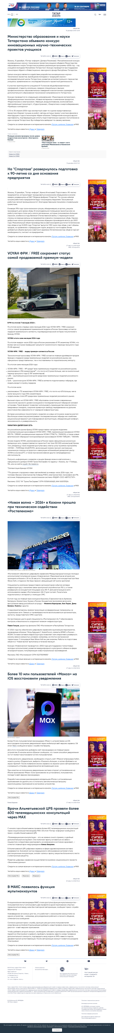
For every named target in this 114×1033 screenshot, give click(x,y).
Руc (9, 14)
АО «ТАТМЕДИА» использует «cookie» (91, 1006)
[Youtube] (89, 961)
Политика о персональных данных (90, 1000)
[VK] (25, 961)
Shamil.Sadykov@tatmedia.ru (89, 1018)
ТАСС (14, 746)
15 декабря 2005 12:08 (73, 30)
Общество (76, 28)
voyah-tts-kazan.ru (30, 464)
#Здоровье (26, 875)
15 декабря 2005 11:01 (73, 163)
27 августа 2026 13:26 (73, 802)
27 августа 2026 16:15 (73, 495)
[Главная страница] (56, 15)
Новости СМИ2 (14, 154)
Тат (17, 14)
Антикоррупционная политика (89, 1003)
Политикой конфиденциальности (77, 1026)
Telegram (40, 129)
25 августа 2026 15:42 (73, 881)
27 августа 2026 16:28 (73, 245)
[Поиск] (95, 14)
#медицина (36, 875)
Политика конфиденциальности (90, 1013)
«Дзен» (32, 129)
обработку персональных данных (36, 1026)
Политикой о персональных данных (57, 1026)
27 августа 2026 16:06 (73, 668)
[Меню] (104, 15)
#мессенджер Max (13, 797)
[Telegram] (46, 961)
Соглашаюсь (57, 1030)
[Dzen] (67, 961)
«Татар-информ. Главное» (62, 124)
